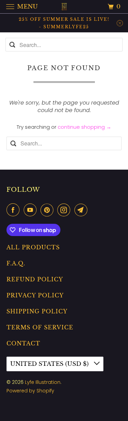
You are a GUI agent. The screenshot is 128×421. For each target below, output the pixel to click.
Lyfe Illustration (42, 382)
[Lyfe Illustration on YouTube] (31, 209)
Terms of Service (39, 327)
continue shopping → (84, 126)
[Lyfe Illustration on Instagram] (65, 209)
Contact (23, 343)
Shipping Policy (37, 311)
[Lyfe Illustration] (64, 6)
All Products (33, 247)
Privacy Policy (35, 295)
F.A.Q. (15, 263)
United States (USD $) (50, 364)
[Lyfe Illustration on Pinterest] (48, 209)
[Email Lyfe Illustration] (82, 209)
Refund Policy (34, 279)
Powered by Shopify (30, 390)
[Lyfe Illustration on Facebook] (14, 209)
